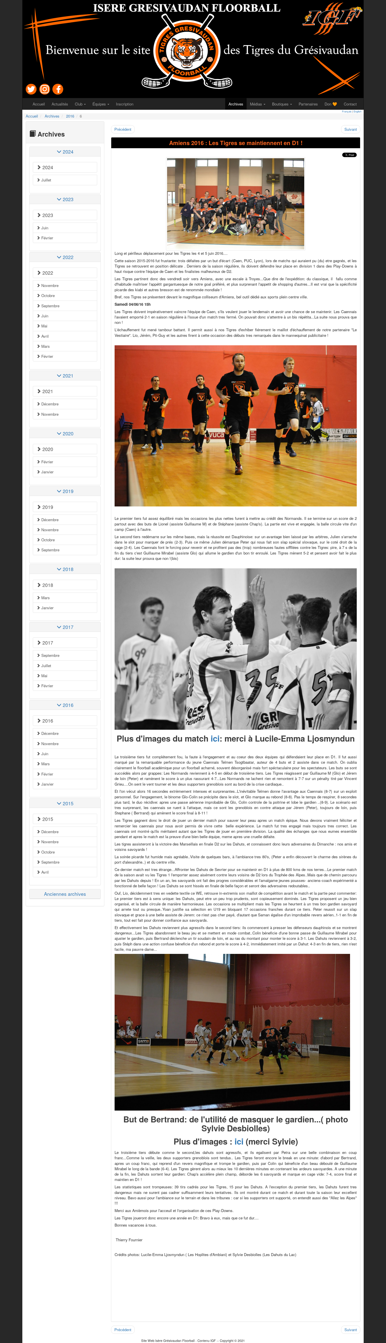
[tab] (65, 151)
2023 (47, 215)
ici (215, 738)
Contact (352, 104)
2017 (47, 642)
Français (347, 111)
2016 (70, 116)
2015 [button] (67, 803)
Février (46, 237)
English (357, 111)
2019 (47, 507)
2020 (47, 449)
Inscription (126, 104)
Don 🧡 (332, 104)
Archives (238, 104)
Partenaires (310, 104)
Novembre (49, 285)
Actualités (61, 104)
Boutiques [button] (281, 104)
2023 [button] (67, 199)
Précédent (122, 129)
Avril (44, 336)
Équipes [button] (99, 104)
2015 (47, 819)
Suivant (350, 129)
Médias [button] (256, 104)
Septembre (49, 305)
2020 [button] (67, 433)
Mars (45, 346)
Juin (44, 227)
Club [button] (79, 104)
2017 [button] (67, 627)
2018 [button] (67, 569)
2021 (47, 391)
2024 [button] (67, 151)
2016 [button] (67, 705)
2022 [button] (67, 257)
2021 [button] (67, 375)
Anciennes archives (65, 893)
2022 (47, 272)
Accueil (40, 104)
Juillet (45, 180)
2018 (47, 585)
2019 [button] (67, 491)
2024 (47, 167)
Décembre (49, 404)
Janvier (47, 471)
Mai (43, 326)
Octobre (47, 295)
